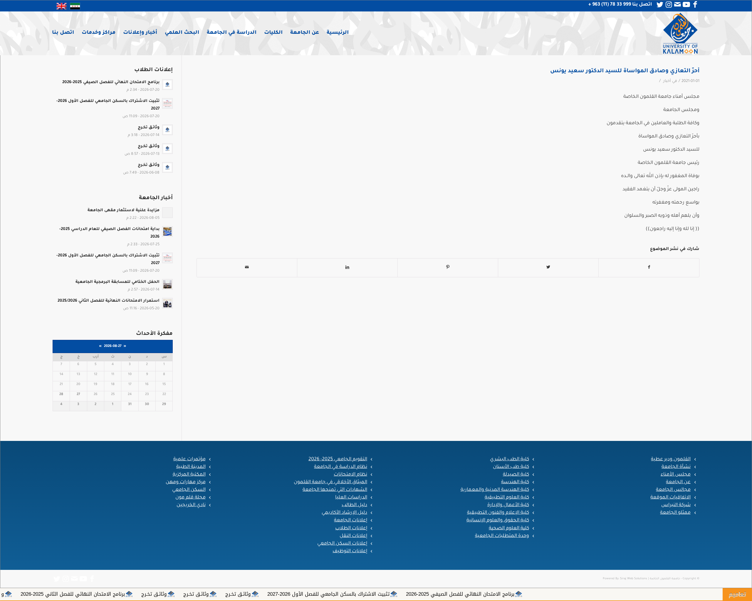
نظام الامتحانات (350, 474)
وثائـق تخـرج (314, 594)
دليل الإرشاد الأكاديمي (344, 513)
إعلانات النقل (353, 536)
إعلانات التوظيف (350, 551)
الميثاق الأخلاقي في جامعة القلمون (330, 482)
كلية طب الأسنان (511, 467)
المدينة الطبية (191, 467)
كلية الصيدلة (516, 474)
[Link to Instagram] (668, 4)
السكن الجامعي (189, 490)
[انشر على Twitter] (548, 267)
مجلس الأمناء (676, 474)
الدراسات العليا (351, 497)
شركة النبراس (676, 505)
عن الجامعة (678, 482)
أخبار (667, 81)
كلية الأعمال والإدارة (508, 505)
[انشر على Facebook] (649, 267)
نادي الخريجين (191, 505)
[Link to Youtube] (686, 4)
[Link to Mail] (677, 4)
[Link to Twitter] (659, 4)
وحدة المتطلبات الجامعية (502, 536)
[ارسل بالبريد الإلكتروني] (247, 267)
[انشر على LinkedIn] (347, 267)
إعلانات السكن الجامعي (342, 543)
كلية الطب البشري (509, 459)
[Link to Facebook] (695, 4)
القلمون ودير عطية (671, 459)
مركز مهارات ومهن (186, 482)
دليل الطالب (354, 505)
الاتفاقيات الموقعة (670, 497)
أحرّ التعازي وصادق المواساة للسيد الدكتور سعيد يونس (624, 71)
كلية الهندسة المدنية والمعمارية (495, 490)
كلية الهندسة (515, 482)
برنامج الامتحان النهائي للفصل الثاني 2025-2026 (149, 594)
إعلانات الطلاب (351, 528)
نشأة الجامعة (676, 467)
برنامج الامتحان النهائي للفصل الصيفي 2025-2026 (536, 594)
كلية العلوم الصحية (509, 528)
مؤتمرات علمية (189, 459)
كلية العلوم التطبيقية (507, 497)
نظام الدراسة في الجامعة (340, 467)
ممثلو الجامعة (675, 513)
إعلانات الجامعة (350, 520)
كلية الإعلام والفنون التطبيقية (498, 513)
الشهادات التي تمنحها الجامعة (335, 490)
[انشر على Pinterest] (448, 267)
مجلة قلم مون (190, 497)
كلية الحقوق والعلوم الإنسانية (497, 520)
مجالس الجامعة (673, 490)
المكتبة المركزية (189, 474)
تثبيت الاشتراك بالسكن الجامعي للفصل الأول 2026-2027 (404, 594)
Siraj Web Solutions (633, 578)
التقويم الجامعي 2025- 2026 (337, 459)
